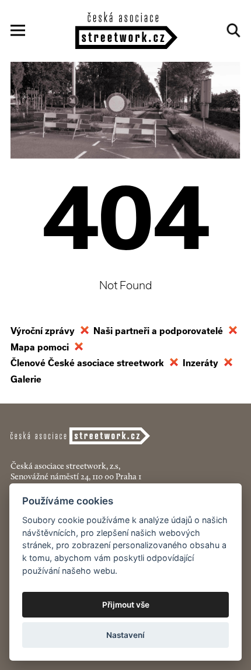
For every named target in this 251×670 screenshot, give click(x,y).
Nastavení (125, 635)
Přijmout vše (125, 604)
